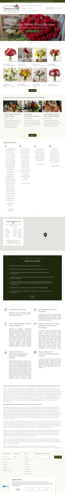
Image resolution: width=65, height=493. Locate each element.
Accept (32, 489)
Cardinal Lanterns (22, 65)
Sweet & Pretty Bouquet (53, 65)
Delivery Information (27, 464)
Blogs (15, 458)
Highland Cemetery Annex (15, 345)
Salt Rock (19, 315)
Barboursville (12, 312)
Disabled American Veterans (49, 361)
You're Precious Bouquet (9, 65)
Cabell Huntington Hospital (45, 314)
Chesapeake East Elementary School (50, 347)
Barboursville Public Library (52, 333)
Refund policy (28, 469)
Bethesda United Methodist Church (22, 370)
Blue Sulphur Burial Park (24, 331)
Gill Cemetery (27, 340)
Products (5, 464)
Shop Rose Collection (32, 31)
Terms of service (28, 473)
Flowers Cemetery (18, 338)
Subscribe (58, 457)
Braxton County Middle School (49, 336)
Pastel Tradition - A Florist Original (39, 86)
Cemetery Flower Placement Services (7, 470)
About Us (5, 467)
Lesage (26, 313)
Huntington (11, 313)
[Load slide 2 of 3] (31, 42)
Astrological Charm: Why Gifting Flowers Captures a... (52, 115)
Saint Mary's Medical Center (45, 320)
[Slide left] (29, 213)
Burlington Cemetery (14, 333)
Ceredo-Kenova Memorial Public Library (50, 346)
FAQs (26, 456)
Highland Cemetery (26, 344)
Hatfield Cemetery (26, 343)
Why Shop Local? (28, 460)
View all (32, 90)
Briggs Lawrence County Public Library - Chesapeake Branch (50, 338)
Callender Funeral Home (23, 334)
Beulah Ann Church (14, 372)
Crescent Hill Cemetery (25, 335)
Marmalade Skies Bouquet (24, 85)
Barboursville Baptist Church (24, 365)
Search (15, 456)
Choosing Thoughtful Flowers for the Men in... (32, 115)
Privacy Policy (17, 485)
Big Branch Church (25, 378)
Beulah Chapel (12, 373)
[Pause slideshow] (39, 42)
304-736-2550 (39, 400)
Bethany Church (23, 368)
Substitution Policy (29, 471)
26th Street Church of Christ (16, 360)
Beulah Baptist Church (25, 372)
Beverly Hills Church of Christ (16, 375)
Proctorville (14, 315)
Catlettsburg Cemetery (14, 335)
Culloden (29, 312)
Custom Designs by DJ (7, 459)
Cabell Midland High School (53, 342)
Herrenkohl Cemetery (14, 344)
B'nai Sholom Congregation (22, 363)
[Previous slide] (26, 42)
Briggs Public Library (48, 339)
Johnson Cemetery (26, 345)
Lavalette (21, 313)
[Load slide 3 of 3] (33, 42)
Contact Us (27, 458)
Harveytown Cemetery (14, 343)
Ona (10, 315)
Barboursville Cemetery (15, 328)
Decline (45, 489)
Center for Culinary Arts (45, 343)
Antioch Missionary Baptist (16, 362)
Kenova (17, 313)
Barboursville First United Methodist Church (20, 366)
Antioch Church (27, 360)
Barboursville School (44, 335)
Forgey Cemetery (17, 340)
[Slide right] (35, 213)
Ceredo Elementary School (54, 345)
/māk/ (40, 330)
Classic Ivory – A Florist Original (8, 86)
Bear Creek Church (14, 368)
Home (4, 456)
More (32, 296)
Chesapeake (23, 312)
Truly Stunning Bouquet (53, 85)
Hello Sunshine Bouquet (38, 65)
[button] (40, 5)
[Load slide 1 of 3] (29, 42)
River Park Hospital (56, 318)
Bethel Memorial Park (21, 330)
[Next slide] (36, 42)
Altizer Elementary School (48, 330)
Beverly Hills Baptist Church (24, 373)
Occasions (5, 462)
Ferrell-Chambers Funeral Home (17, 337)
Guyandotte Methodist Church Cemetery (20, 341)
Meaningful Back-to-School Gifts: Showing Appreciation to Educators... (12, 115)
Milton (29, 313)
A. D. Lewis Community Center (46, 358)
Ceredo (17, 312)
